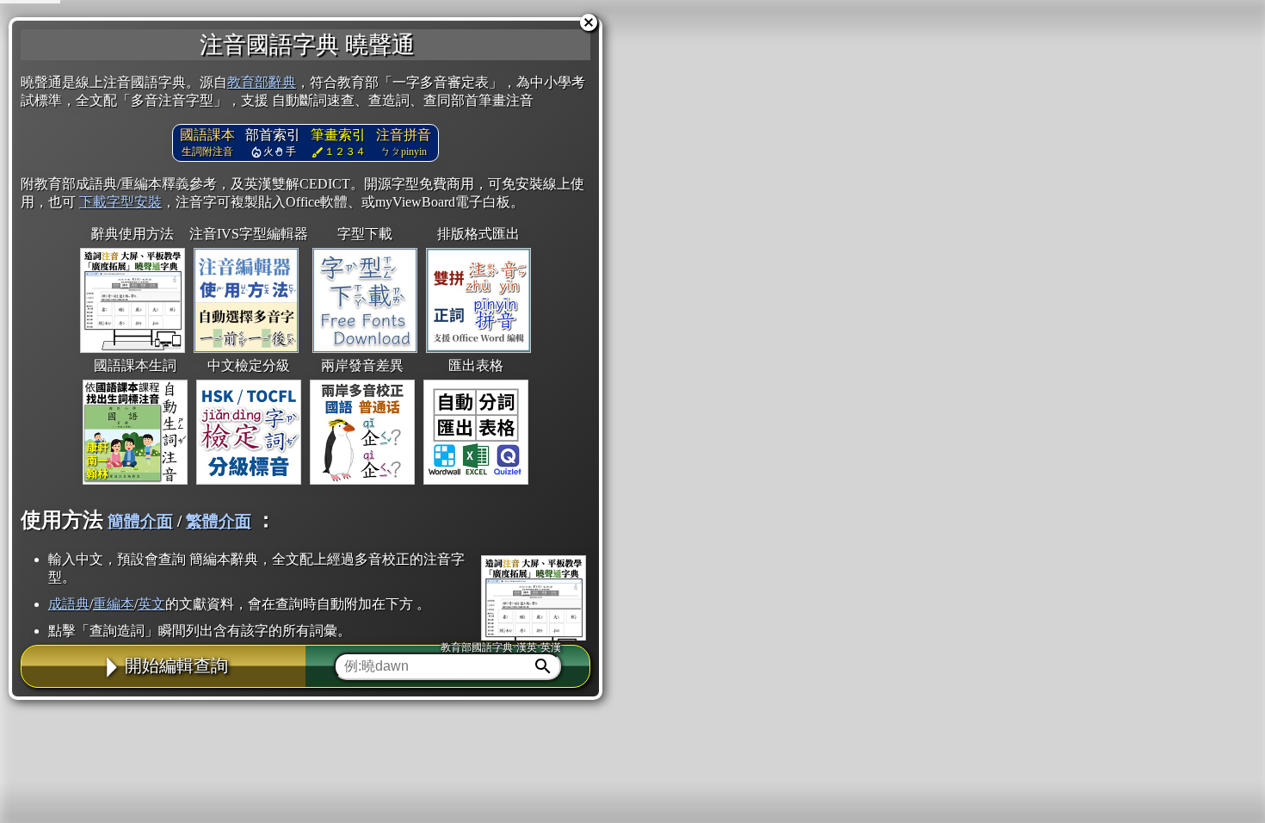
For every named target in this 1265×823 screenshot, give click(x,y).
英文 (151, 604)
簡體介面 (140, 521)
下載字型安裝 (120, 202)
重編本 (113, 604)
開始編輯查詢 (176, 665)
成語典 (68, 604)
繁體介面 (218, 521)
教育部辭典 (261, 82)
